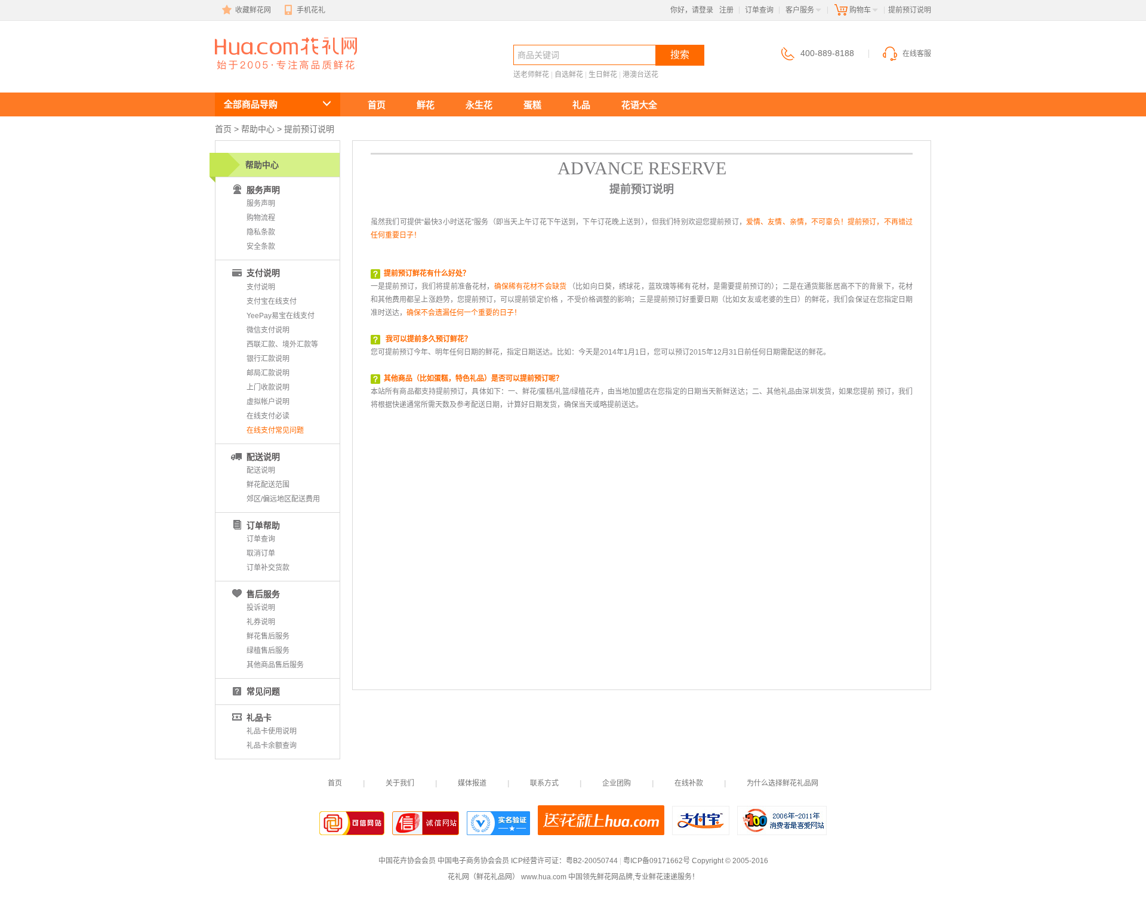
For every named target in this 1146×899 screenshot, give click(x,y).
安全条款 (261, 246)
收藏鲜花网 (253, 10)
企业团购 (616, 783)
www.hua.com (543, 877)
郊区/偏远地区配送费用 (283, 499)
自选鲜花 (568, 74)
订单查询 (759, 10)
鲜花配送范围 (268, 485)
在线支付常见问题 (275, 430)
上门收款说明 (268, 387)
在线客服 (916, 54)
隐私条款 (261, 232)
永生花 (479, 105)
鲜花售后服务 (268, 636)
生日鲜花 (603, 74)
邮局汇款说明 (268, 373)
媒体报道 (472, 783)
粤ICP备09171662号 (656, 861)
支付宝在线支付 (272, 301)
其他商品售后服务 (275, 665)
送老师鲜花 (531, 74)
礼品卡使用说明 (272, 731)
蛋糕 (532, 105)
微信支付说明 (268, 330)
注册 (726, 10)
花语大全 (639, 105)
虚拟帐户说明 (268, 402)
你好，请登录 (691, 10)
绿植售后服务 (268, 650)
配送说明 (263, 456)
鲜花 (426, 105)
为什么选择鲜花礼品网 (782, 783)
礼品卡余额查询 (272, 745)
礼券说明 (261, 622)
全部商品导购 (251, 104)
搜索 (679, 55)
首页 (377, 105)
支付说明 (263, 273)
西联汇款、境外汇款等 (282, 344)
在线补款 (688, 783)
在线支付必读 (268, 416)
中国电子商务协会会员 (473, 861)
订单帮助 (263, 525)
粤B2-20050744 (592, 861)
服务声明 (261, 203)
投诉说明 (261, 608)
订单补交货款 (268, 568)
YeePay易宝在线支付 (281, 316)
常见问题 (263, 691)
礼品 (581, 105)
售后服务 (263, 594)
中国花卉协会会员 (407, 861)
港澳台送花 (640, 74)
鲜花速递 (258, 75)
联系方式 (544, 783)
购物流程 (261, 218)
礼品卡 (259, 717)
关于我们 (400, 783)
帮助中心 (258, 129)
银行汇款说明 (268, 359)
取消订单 (261, 553)
